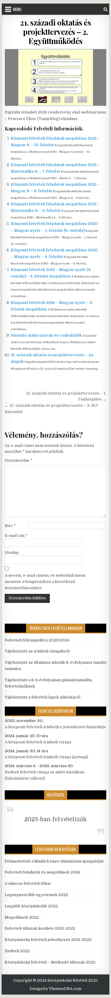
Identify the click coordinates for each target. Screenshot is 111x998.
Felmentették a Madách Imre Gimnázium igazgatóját (54, 861)
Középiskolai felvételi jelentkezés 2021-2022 (48, 939)
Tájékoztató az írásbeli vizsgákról (37, 651)
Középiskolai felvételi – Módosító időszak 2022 (50, 962)
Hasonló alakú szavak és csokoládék (46, 335)
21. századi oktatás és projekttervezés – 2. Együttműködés (55, 31)
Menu (17, 9)
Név (10, 526)
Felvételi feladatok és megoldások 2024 (42, 872)
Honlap (12, 552)
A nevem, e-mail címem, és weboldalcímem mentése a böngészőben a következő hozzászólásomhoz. (45, 581)
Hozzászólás (18, 460)
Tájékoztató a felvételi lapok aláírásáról (42, 697)
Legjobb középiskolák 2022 (31, 906)
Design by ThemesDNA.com (55, 989)
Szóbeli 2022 (17, 951)
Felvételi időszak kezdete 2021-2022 (40, 928)
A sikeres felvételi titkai (27, 883)
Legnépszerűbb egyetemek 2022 (36, 895)
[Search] (105, 9)
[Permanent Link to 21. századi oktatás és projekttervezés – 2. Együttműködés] (56, 77)
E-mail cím (16, 535)
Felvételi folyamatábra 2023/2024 (37, 640)
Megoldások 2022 (22, 917)
